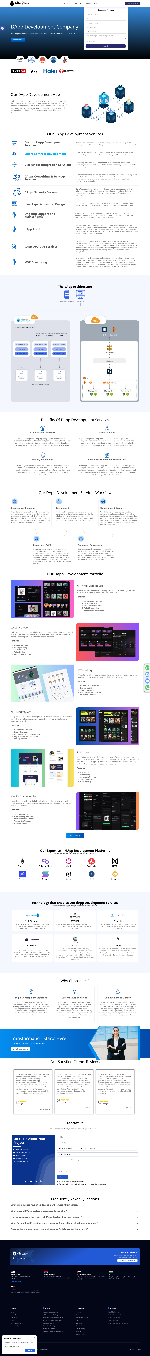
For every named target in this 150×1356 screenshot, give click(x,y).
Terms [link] (139, 1349)
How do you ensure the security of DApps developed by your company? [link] (46, 1217)
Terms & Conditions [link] (16, 1323)
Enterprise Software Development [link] (53, 1317)
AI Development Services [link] (50, 1312)
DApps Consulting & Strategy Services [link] (45, 177)
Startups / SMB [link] (80, 1334)
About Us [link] (13, 1315)
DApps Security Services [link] (41, 192)
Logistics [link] (78, 1320)
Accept (30, 1350)
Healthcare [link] (79, 1312)
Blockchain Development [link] (50, 1326)
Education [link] (79, 1326)
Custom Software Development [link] (52, 1320)
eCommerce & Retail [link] (82, 1317)
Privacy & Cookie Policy (9, 1346)
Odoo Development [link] (49, 1328)
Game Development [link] (49, 1323)
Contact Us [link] (14, 1317)
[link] (2, 28)
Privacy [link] (132, 1349)
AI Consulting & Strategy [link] (50, 1315)
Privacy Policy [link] (15, 1326)
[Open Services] (80, 3)
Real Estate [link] (79, 1323)
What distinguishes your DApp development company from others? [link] (44, 1204)
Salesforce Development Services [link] (53, 1331)
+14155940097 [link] (16, 1282)
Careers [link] (13, 1320)
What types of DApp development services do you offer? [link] (39, 1211)
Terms (17, 1346)
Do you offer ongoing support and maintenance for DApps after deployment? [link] (49, 1229)
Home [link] (12, 1312)
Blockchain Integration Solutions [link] (47, 165)
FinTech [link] (78, 1315)
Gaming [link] (78, 1331)
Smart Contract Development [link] (45, 154)
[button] (75, 1205)
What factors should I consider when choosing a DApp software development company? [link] (54, 1223)
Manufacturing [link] (80, 1328)
